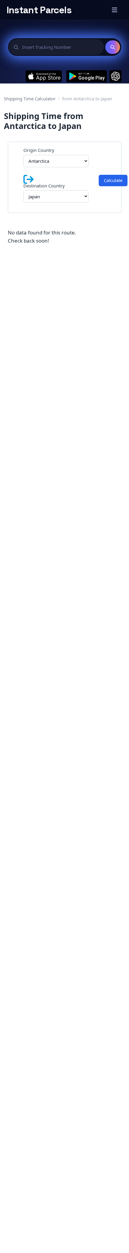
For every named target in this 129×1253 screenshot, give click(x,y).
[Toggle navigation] (115, 10)
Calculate (113, 180)
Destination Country (44, 186)
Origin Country (38, 150)
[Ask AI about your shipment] (116, 76)
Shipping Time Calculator (30, 99)
